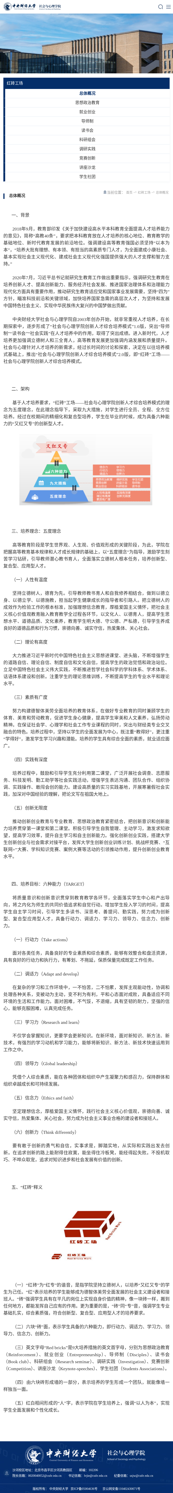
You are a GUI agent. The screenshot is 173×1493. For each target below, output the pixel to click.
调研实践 (87, 149)
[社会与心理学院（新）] (38, 6)
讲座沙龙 (87, 167)
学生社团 (87, 177)
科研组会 (87, 139)
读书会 (87, 130)
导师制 (87, 121)
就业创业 (87, 112)
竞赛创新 (87, 158)
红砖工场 (144, 192)
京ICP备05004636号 (84, 1489)
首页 (129, 192)
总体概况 (87, 93)
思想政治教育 (87, 102)
